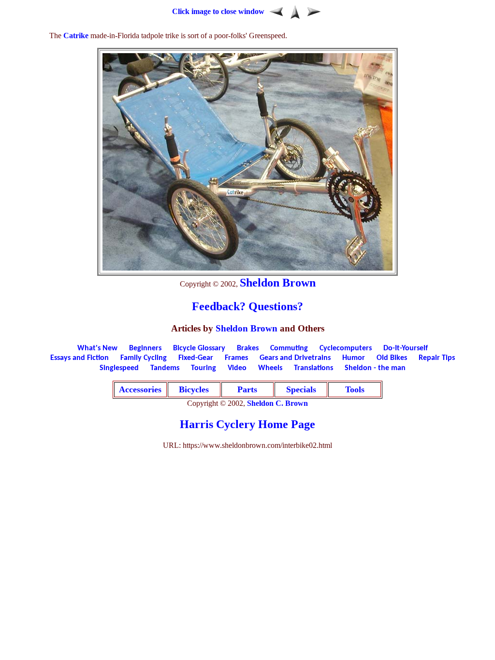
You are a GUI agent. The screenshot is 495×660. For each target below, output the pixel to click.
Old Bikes (392, 358)
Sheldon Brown (278, 282)
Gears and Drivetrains (295, 358)
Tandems (164, 368)
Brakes (248, 348)
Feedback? (219, 306)
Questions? (275, 306)
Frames (236, 358)
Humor (353, 358)
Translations (313, 368)
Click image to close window (218, 11)
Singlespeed (119, 368)
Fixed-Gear (195, 358)
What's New (97, 348)
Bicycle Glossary (199, 348)
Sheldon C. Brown (277, 403)
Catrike (75, 35)
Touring (203, 368)
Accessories (140, 389)
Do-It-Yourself (405, 348)
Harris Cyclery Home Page (247, 424)
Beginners (145, 348)
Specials (301, 389)
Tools (354, 389)
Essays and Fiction (79, 358)
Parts (247, 389)
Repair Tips (437, 358)
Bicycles (194, 389)
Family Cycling (143, 358)
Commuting (289, 348)
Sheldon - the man (375, 368)
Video (237, 368)
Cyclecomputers (346, 348)
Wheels (270, 368)
